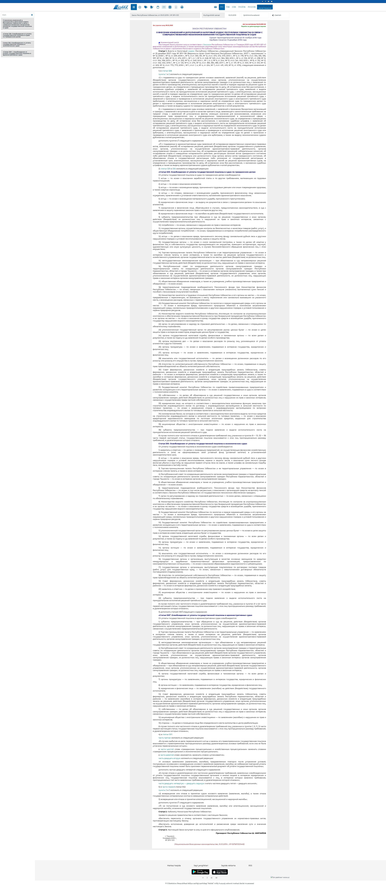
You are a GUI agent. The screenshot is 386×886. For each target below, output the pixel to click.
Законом (207, 45)
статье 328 (166, 71)
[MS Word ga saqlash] (170, 7)
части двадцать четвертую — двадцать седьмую (181, 783)
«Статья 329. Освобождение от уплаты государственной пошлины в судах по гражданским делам (17, 35)
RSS (250, 865)
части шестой (167, 749)
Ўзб (228, 7)
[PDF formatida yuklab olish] (176, 7)
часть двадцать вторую (169, 758)
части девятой (167, 755)
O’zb (234, 7)
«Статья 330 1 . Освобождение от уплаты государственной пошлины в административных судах (17, 53)
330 (174, 169)
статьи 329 (165, 169)
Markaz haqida (174, 865)
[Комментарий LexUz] (152, 7)
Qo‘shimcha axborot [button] (251, 15)
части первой (168, 787)
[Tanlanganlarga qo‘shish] (140, 7)
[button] (17, 24)
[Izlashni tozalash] (32, 15)
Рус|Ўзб (241, 7)
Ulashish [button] (277, 15)
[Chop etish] (182, 7)
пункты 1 (162, 74)
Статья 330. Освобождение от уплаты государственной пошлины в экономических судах (17, 44)
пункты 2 (163, 790)
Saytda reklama (228, 865)
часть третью (165, 738)
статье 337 (167, 734)
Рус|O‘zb (252, 7)
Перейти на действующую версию (253, 26)
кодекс (191, 51)
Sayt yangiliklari (201, 865)
